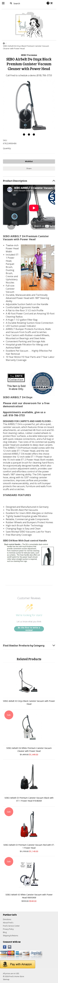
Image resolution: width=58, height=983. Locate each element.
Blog (5, 932)
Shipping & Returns (10, 935)
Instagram (9, 947)
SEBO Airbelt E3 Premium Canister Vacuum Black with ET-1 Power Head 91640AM (29, 799)
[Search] (11, 3)
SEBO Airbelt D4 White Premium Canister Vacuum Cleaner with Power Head (29, 749)
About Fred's (8, 922)
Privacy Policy (8, 929)
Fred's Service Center (11, 926)
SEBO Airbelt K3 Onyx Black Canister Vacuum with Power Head (29, 702)
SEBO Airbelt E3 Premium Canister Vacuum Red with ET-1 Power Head (29, 846)
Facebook (4, 947)
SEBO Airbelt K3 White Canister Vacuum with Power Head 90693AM (29, 896)
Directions (7, 919)
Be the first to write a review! (29, 628)
